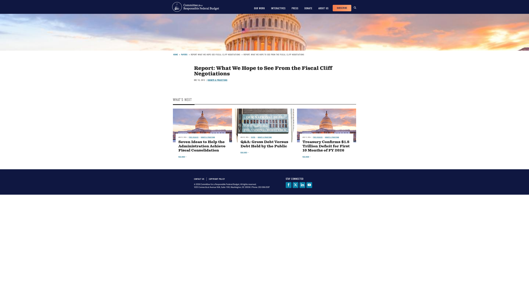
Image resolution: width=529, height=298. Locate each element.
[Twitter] (295, 185)
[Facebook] (289, 185)
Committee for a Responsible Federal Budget (195, 7)
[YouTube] (309, 185)
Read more (181, 157)
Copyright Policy (217, 179)
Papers (184, 54)
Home (175, 54)
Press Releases (194, 137)
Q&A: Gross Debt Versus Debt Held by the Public (264, 144)
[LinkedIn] (302, 185)
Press (295, 8)
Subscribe (342, 8)
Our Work (259, 8)
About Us (323, 8)
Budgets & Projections (217, 80)
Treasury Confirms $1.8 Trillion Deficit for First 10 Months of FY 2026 (326, 146)
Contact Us (199, 179)
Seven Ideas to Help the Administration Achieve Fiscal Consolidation (202, 146)
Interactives (278, 8)
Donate (308, 8)
